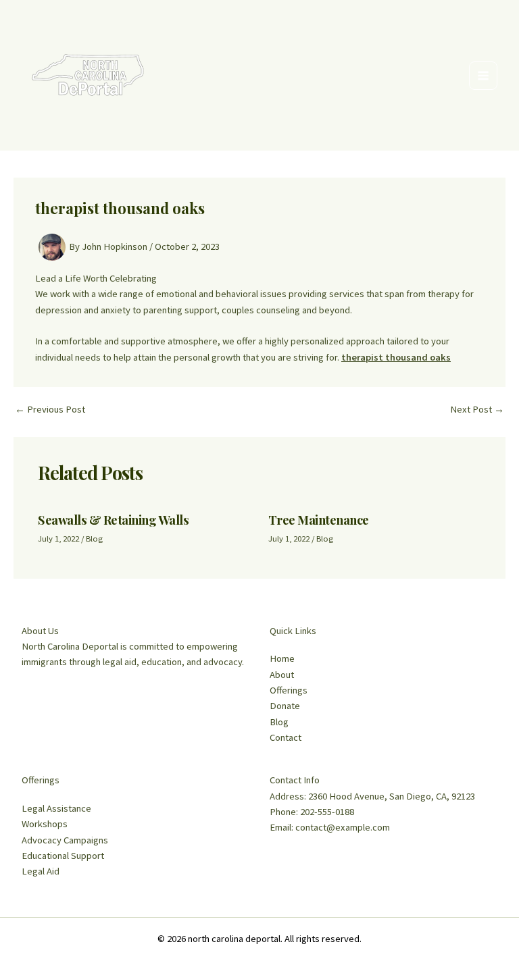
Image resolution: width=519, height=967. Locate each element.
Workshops (45, 824)
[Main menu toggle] (483, 75)
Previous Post (50, 409)
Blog (94, 538)
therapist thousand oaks (396, 357)
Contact (285, 737)
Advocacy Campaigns (65, 840)
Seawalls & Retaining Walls (113, 519)
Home (282, 658)
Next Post (477, 409)
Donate (285, 706)
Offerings (288, 690)
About (282, 675)
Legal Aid (40, 871)
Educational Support (63, 856)
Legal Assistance (56, 808)
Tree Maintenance (318, 519)
